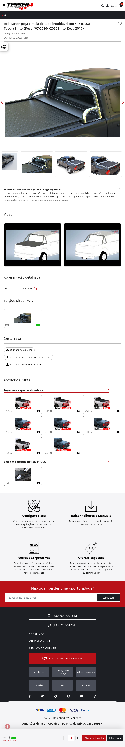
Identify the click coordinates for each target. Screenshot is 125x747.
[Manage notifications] (7, 726)
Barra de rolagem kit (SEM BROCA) (25, 461)
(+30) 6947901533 (65, 616)
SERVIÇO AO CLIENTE (42, 648)
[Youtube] (81, 696)
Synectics (75, 718)
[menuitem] (102, 5)
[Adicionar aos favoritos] (120, 23)
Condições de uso (33, 723)
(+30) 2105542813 (65, 625)
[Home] (5, 15)
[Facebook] (30, 696)
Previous (2, 102)
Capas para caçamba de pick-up (23, 390)
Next (123, 102)
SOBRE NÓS (36, 634)
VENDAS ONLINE (39, 641)
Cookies (53, 723)
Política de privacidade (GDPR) (82, 723)
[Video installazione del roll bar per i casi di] (32, 245)
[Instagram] (68, 696)
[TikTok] (95, 696)
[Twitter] (42, 696)
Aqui (36, 288)
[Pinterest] (55, 696)
